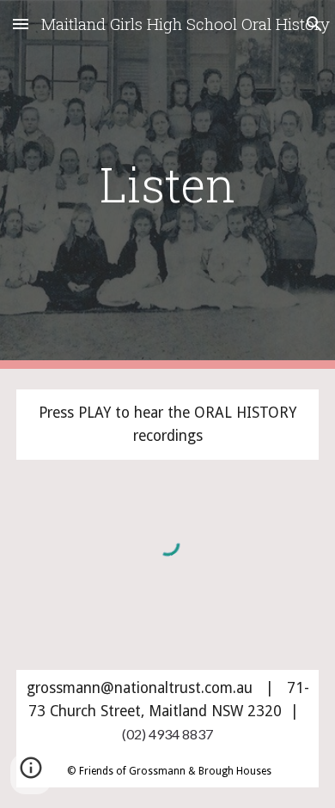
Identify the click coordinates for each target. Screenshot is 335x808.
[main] (167, 184)
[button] (20, 23)
